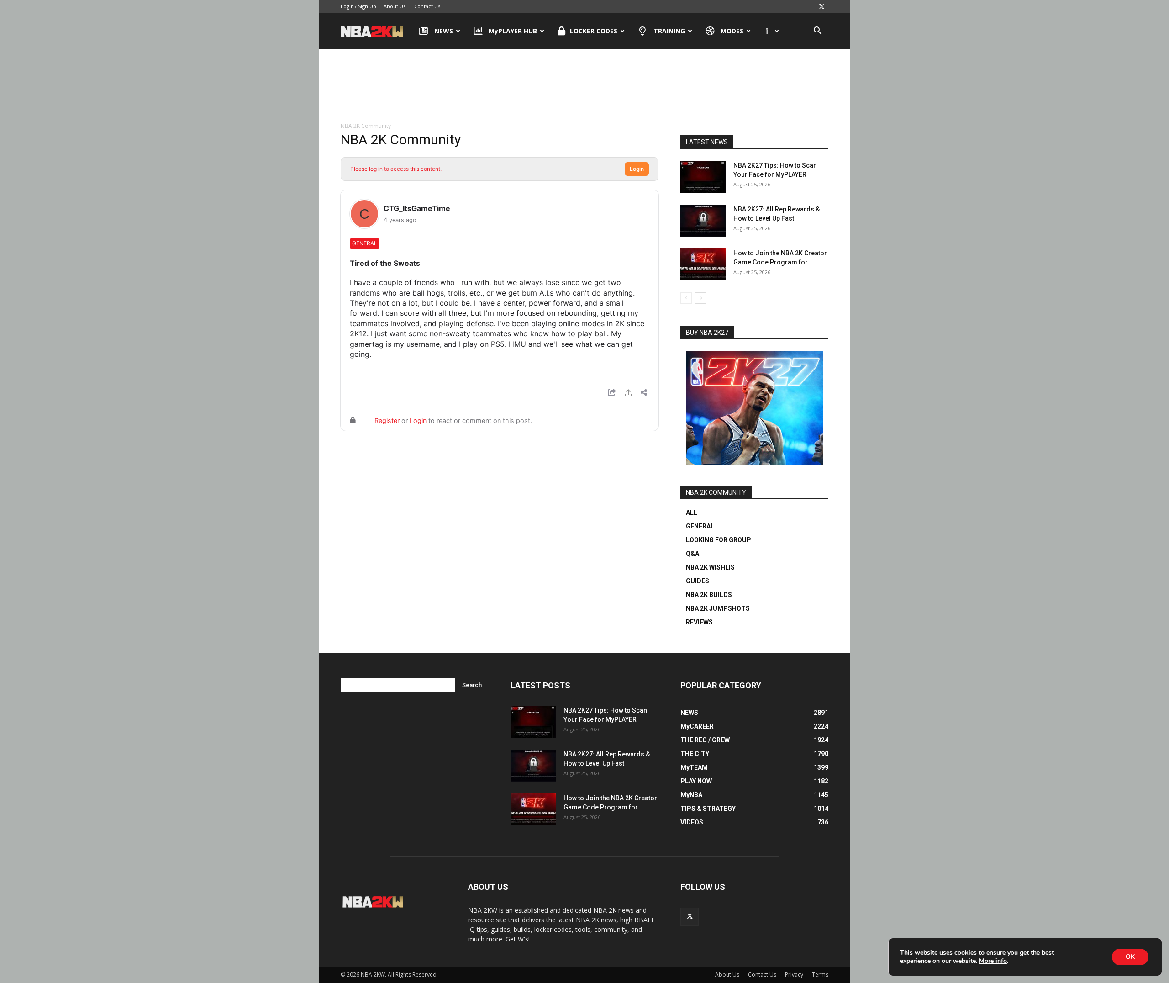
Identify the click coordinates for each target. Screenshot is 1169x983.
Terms (820, 974)
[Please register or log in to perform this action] (628, 394)
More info (993, 961)
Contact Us (427, 6)
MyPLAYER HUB (513, 30)
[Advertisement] (584, 86)
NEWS (443, 30)
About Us (394, 6)
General (364, 243)
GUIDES (697, 581)
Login (347, 6)
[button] (817, 31)
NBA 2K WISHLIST (712, 567)
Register (387, 420)
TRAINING (669, 30)
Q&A (692, 553)
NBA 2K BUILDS (709, 594)
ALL (691, 512)
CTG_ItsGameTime (417, 208)
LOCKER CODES (593, 30)
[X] (821, 6)
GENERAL (700, 526)
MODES (732, 30)
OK (1130, 956)
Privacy (794, 974)
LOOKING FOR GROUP (718, 540)
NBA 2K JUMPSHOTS (718, 608)
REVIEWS (699, 622)
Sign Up (367, 6)
